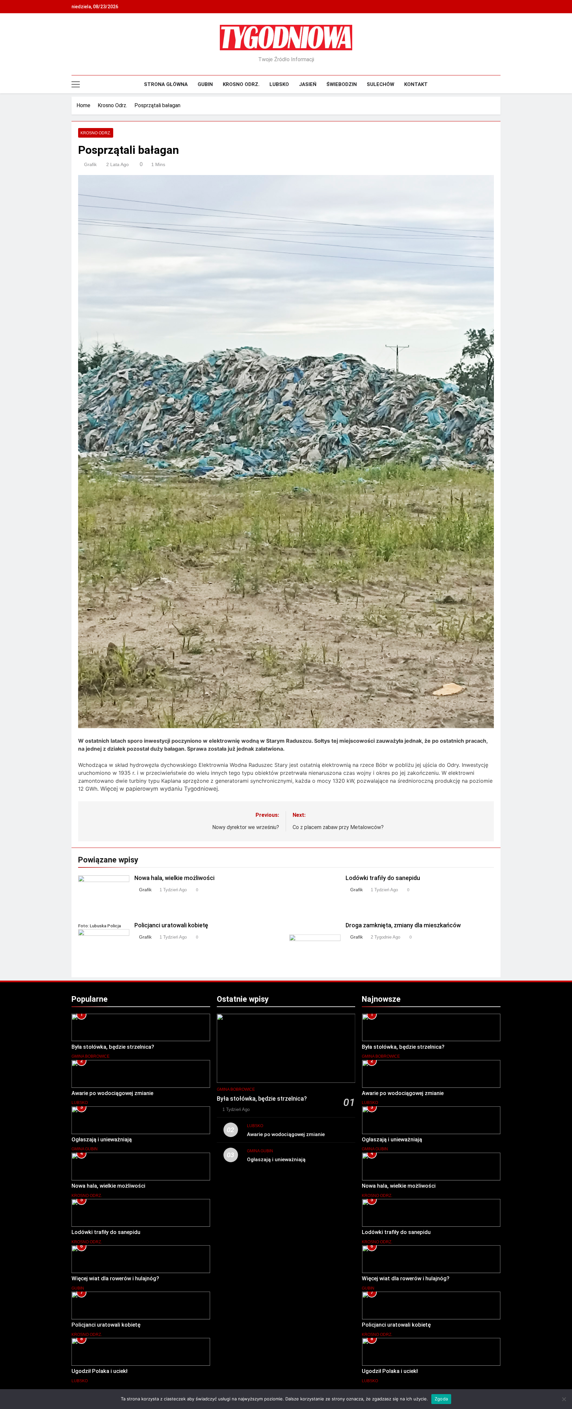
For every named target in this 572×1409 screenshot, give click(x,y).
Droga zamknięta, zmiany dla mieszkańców (403, 925)
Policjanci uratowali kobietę (171, 925)
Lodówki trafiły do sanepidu (383, 878)
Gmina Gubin (85, 1149)
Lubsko (279, 84)
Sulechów (380, 84)
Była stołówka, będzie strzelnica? (113, 1047)
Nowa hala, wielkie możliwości (174, 878)
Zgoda (441, 1398)
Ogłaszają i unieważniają (102, 1139)
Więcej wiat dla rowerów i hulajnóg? (115, 1278)
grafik (90, 164)
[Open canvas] (76, 84)
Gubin (205, 84)
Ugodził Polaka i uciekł (99, 1371)
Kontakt (416, 84)
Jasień (307, 84)
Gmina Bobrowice (91, 1056)
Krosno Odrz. (241, 84)
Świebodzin (341, 84)
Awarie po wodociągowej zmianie (112, 1093)
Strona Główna (166, 84)
